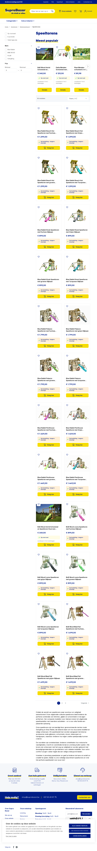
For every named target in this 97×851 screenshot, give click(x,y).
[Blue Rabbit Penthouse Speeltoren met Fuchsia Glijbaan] (49, 414)
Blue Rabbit (11, 49)
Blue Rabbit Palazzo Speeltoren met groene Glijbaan (46, 379)
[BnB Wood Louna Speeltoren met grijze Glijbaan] (49, 563)
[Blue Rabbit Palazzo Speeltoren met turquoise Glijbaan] (77, 364)
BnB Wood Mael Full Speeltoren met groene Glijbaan (74, 677)
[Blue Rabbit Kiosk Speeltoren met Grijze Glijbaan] (77, 216)
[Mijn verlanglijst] (75, 11)
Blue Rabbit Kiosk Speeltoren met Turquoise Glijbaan (77, 280)
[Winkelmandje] (80, 11)
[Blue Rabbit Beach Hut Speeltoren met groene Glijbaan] (49, 166)
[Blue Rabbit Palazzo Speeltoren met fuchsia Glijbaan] (49, 315)
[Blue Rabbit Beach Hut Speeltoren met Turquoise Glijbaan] (77, 166)
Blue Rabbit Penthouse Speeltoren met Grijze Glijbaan (74, 429)
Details (44, 90)
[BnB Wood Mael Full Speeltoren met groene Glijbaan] (77, 662)
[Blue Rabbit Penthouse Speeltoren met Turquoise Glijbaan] (77, 463)
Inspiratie (45, 2)
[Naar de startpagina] (15, 11)
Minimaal (7, 68)
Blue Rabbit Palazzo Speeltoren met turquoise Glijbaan (75, 379)
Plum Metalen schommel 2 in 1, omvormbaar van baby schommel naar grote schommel (80, 69)
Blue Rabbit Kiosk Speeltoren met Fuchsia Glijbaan (48, 231)
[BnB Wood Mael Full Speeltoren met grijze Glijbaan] (49, 662)
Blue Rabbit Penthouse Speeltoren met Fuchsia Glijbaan (46, 429)
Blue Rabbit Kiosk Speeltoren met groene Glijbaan (48, 280)
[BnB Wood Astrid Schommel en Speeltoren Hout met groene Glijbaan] (44, 54)
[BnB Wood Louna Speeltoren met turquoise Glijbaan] (49, 612)
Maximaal (23, 68)
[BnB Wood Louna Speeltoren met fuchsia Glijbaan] (77, 513)
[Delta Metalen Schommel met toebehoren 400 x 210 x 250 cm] (63, 54)
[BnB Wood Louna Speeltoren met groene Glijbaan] (77, 563)
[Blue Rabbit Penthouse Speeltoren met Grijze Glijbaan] (77, 414)
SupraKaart (60, 2)
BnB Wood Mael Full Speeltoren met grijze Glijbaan (49, 677)
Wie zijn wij (8, 815)
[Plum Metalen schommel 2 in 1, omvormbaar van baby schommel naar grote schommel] (81, 54)
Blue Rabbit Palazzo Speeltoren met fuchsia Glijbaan (46, 330)
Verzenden (86, 814)
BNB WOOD (11, 52)
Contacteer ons (87, 2)
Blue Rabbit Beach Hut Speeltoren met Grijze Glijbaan (74, 132)
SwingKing (11, 58)
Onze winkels (9, 818)
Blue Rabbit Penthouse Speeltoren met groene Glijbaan (46, 478)
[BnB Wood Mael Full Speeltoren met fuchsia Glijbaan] (77, 612)
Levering (23, 813)
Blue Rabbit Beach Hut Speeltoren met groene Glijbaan (46, 181)
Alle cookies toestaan (79, 825)
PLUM (9, 55)
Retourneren (24, 816)
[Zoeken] (52, 11)
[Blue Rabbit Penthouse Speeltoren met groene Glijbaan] (49, 463)
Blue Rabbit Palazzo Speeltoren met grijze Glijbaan (77, 330)
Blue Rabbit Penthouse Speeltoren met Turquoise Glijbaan (75, 478)
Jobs (79, 2)
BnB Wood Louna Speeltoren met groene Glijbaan (76, 578)
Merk (6, 46)
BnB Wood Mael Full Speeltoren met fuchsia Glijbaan (75, 628)
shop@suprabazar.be (30, 797)
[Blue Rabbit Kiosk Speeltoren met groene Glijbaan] (49, 265)
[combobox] (40, 11)
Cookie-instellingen (79, 836)
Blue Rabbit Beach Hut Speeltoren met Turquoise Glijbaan (75, 181)
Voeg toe (50, 148)
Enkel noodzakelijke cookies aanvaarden (79, 830)
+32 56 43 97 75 (50, 797)
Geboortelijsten (70, 2)
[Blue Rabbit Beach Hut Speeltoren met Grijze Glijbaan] (77, 117)
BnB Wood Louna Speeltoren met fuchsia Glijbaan (76, 528)
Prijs (6, 63)
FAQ (52, 2)
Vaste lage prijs (12, 40)
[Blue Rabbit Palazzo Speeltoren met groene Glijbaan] (49, 364)
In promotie (11, 37)
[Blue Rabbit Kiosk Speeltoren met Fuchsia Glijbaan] (49, 216)
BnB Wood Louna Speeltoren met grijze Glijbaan (48, 578)
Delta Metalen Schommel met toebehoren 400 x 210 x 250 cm (63, 69)
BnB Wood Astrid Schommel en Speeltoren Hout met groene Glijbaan (44, 69)
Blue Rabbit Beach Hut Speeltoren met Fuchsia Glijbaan (46, 132)
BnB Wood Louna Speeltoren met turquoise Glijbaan (48, 628)
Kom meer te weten (11, 836)
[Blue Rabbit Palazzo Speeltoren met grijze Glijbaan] (77, 315)
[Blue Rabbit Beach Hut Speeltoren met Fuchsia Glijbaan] (49, 117)
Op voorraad (12, 33)
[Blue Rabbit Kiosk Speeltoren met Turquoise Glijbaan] (77, 265)
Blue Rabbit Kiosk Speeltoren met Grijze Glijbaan (77, 231)
